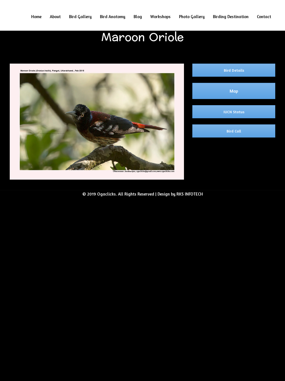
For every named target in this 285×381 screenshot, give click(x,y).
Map (234, 91)
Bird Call (234, 131)
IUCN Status (233, 111)
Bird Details (234, 70)
